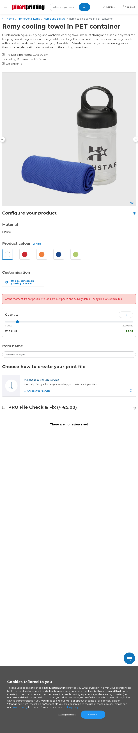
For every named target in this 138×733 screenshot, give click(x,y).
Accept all (93, 714)
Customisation (16, 272)
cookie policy (70, 707)
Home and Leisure (54, 18)
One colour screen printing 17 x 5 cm (22, 282)
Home (10, 18)
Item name (12, 346)
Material (10, 224)
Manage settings (66, 714)
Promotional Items (29, 18)
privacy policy (20, 707)
